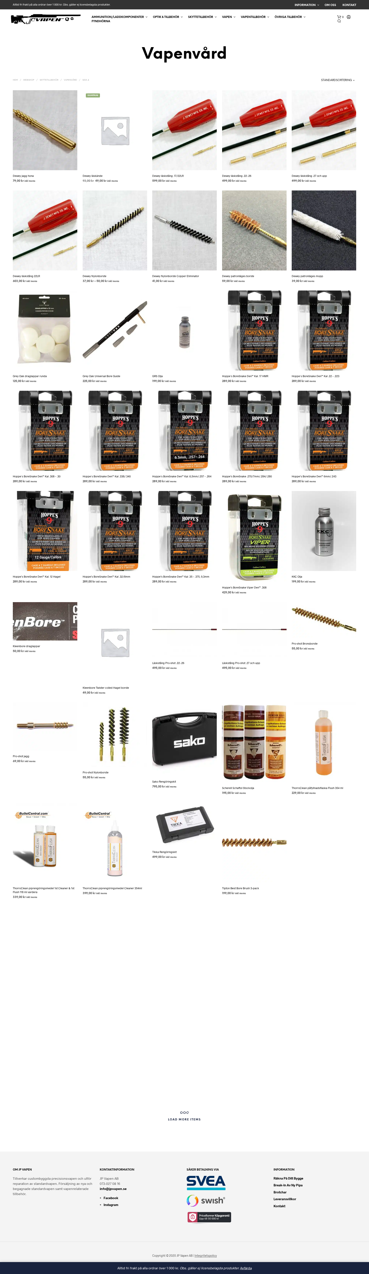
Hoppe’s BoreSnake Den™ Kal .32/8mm (106, 576)
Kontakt (349, 5)
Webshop (28, 80)
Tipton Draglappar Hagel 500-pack (104, 1092)
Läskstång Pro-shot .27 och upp (241, 663)
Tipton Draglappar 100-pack (309, 992)
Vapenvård (70, 80)
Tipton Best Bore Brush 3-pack (240, 888)
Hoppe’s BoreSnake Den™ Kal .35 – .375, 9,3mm (180, 576)
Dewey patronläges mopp (307, 275)
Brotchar (280, 1192)
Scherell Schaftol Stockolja (238, 788)
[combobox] (328, 80)
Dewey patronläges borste (238, 275)
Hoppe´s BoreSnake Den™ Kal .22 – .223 (315, 376)
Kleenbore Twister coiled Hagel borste (106, 687)
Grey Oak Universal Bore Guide (101, 376)
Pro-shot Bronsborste (305, 643)
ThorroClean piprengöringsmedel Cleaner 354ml (112, 888)
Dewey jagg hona (23, 175)
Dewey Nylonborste (94, 275)
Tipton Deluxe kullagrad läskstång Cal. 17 (107, 992)
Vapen (227, 17)
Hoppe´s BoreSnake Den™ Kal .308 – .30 (36, 476)
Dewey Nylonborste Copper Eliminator (175, 275)
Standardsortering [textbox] (336, 80)
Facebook (111, 1198)
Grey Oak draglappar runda (30, 376)
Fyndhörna (101, 21)
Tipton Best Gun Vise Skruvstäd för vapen (38, 992)
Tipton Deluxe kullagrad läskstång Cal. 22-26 (179, 992)
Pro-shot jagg (21, 756)
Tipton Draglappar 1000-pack (31, 1092)
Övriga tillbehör (288, 17)
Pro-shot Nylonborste (95, 772)
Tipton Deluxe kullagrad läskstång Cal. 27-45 (249, 992)
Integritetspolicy (206, 1255)
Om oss (330, 5)
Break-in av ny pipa (288, 1185)
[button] (340, 17)
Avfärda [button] (246, 1268)
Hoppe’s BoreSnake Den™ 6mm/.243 (314, 476)
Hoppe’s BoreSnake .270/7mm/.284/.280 (247, 476)
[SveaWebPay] (206, 1182)
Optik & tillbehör (166, 17)
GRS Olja (157, 376)
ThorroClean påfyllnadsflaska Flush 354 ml (317, 788)
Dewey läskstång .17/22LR (168, 175)
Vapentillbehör (253, 17)
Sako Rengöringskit (164, 781)
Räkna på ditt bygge (288, 1178)
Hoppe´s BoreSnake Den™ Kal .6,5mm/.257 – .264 (181, 476)
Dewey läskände (92, 175)
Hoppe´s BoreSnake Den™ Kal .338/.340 (107, 476)
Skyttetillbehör (200, 17)
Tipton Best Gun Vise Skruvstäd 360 (313, 888)
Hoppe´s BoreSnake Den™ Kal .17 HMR (245, 376)
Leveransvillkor (285, 1199)
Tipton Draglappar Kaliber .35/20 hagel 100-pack (182, 1092)
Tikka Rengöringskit (164, 852)
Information (305, 5)
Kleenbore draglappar (26, 646)
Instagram (111, 1205)
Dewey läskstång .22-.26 (236, 175)
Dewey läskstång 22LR (26, 275)
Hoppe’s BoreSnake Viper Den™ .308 (244, 587)
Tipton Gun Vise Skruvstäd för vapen (314, 1087)
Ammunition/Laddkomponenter (118, 17)
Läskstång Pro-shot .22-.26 (168, 663)
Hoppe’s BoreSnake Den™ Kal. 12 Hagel (36, 576)
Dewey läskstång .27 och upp (309, 175)
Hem (15, 80)
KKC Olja (297, 576)
